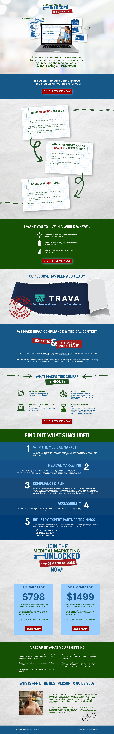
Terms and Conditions (92, 729)
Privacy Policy (81, 729)
